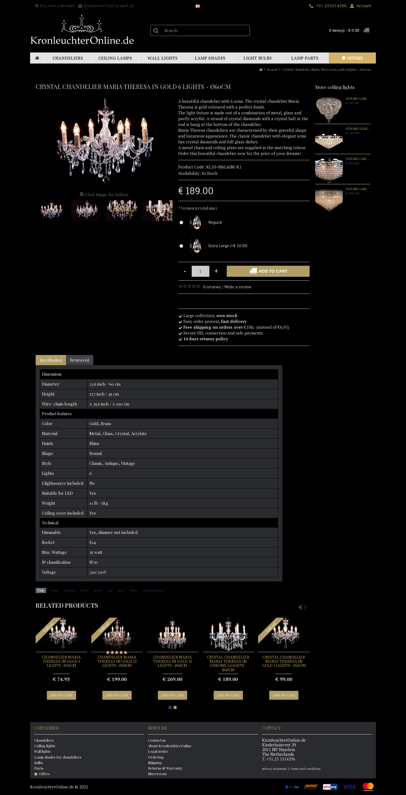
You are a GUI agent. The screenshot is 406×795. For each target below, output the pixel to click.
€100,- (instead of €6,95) (236, 327)
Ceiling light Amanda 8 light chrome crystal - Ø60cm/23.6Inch (358, 129)
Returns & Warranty (165, 768)
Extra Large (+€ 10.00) (228, 246)
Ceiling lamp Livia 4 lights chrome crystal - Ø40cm (358, 159)
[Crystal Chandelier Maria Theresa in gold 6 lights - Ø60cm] (104, 144)
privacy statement (274, 769)
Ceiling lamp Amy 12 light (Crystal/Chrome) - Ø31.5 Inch (358, 189)
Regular (215, 222)
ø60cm (133, 590)
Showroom (157, 773)
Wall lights (42, 751)
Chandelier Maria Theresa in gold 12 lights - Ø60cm (117, 661)
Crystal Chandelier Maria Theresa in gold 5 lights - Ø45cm (284, 661)
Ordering (156, 757)
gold (109, 590)
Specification (51, 360)
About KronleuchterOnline (170, 745)
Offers (44, 773)
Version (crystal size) (199, 208)
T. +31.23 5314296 (278, 759)
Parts (38, 768)
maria (84, 590)
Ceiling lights (44, 745)
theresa (97, 590)
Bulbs (38, 762)
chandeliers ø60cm (153, 590)
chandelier (70, 590)
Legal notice (158, 751)
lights (120, 590)
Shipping (155, 762)
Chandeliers (44, 740)
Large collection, (210, 315)
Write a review (237, 286)
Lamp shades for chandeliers (57, 757)
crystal (54, 590)
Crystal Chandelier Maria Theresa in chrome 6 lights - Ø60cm (228, 663)
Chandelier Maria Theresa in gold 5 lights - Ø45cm (61, 661)
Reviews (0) (79, 360)
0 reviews (212, 286)
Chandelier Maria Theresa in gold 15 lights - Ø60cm (172, 661)
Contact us (157, 740)
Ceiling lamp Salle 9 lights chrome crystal (358, 99)
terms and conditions (305, 769)
